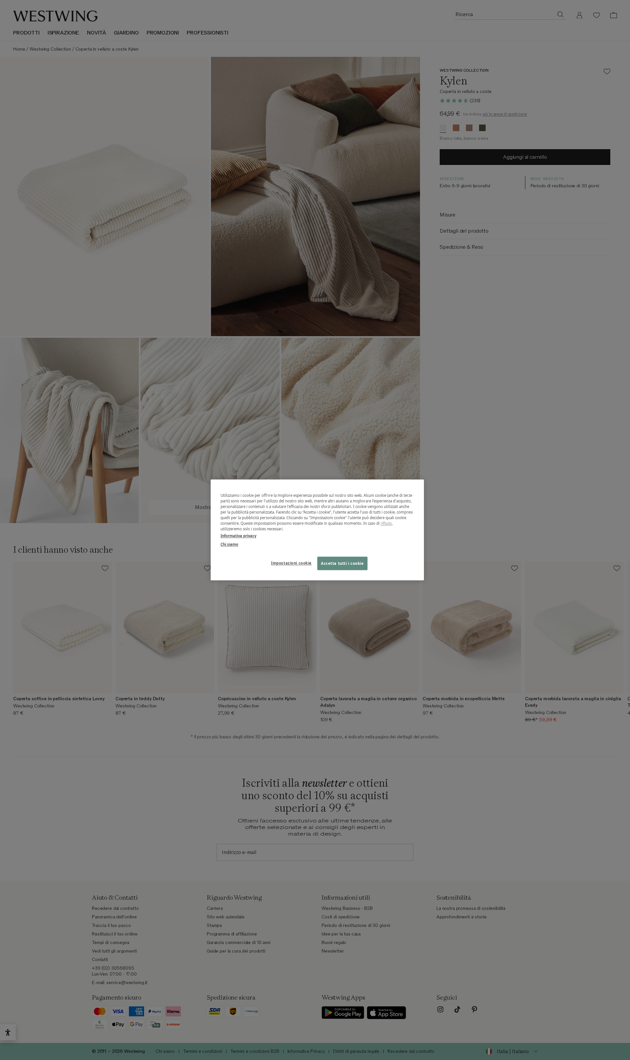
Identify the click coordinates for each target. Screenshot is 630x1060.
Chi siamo (229, 544)
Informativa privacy (238, 536)
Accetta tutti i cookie (342, 563)
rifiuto (386, 523)
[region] (317, 529)
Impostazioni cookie (291, 563)
